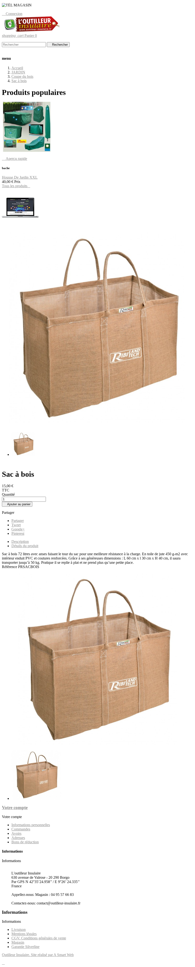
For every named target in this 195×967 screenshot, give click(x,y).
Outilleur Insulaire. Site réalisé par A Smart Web (38, 955)
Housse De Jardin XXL (20, 177)
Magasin (17, 942)
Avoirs (16, 833)
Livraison (18, 930)
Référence (10, 567)
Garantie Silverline (25, 947)
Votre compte (15, 807)
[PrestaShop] (20, 226)
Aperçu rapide (14, 159)
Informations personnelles (30, 825)
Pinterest (17, 533)
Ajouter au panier (17, 504)
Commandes (20, 829)
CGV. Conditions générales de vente (38, 938)
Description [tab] (20, 542)
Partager (17, 521)
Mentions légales (24, 934)
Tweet (16, 525)
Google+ (18, 529)
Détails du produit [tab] (24, 546)
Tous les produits (16, 186)
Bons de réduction (25, 842)
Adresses (18, 838)
